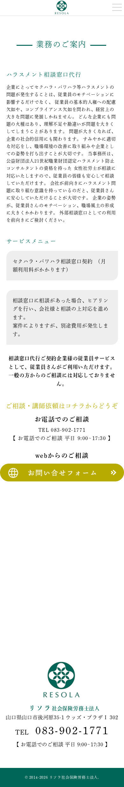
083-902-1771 (68, 429)
